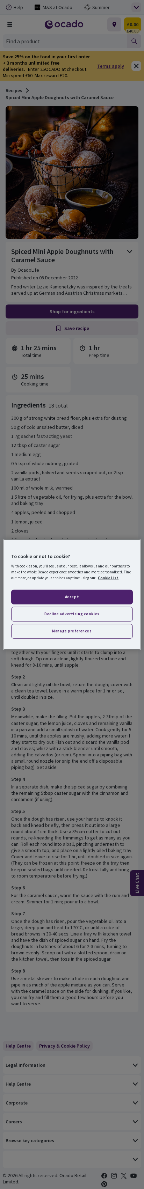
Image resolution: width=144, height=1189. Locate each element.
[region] (71, 594)
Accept (72, 596)
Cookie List (108, 577)
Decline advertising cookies (71, 613)
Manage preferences (72, 631)
